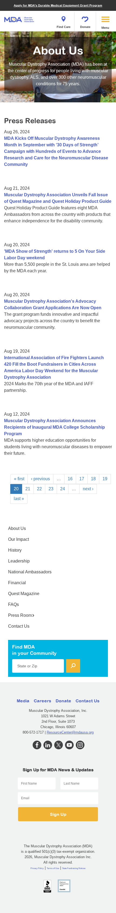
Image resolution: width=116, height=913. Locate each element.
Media (23, 700)
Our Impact (18, 539)
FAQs (13, 604)
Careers (42, 700)
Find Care (63, 27)
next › (88, 488)
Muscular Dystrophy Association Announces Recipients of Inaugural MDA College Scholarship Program (54, 427)
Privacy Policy (37, 868)
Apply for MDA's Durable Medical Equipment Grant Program (58, 5)
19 (105, 478)
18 (93, 478)
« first (19, 478)
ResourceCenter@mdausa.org (70, 732)
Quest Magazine (23, 593)
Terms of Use (53, 868)
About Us (17, 528)
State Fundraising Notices (74, 868)
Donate (85, 27)
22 (39, 488)
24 (62, 488)
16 (70, 478)
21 (27, 488)
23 (51, 488)
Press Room (20, 615)
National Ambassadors (30, 572)
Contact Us (18, 626)
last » (19, 498)
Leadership (19, 561)
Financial (17, 582)
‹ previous (40, 478)
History (15, 550)
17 (81, 478)
